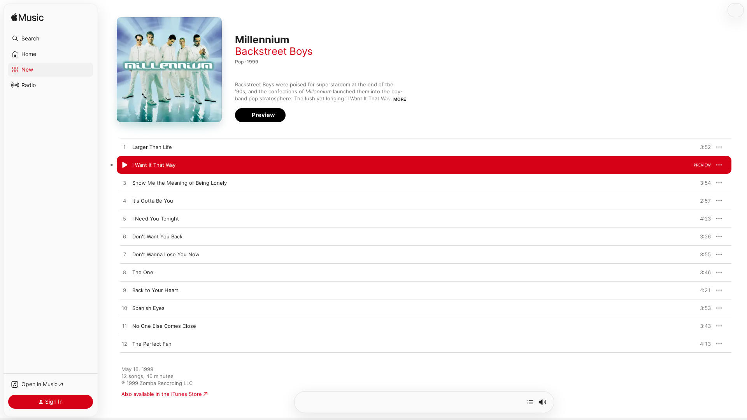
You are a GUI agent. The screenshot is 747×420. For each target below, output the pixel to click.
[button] (51, 38)
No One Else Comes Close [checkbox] (164, 326)
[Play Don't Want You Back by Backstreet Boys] (124, 236)
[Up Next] (530, 402)
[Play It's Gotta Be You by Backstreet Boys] (124, 201)
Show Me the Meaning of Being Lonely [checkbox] (179, 183)
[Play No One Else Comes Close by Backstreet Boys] (124, 326)
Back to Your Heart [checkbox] (155, 290)
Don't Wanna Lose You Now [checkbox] (166, 254)
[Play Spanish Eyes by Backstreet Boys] (124, 308)
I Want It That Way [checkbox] (153, 165)
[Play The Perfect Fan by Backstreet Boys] (124, 344)
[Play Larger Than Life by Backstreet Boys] (124, 147)
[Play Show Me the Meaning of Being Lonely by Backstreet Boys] (124, 183)
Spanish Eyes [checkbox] (148, 308)
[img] (27, 17)
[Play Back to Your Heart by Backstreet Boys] (124, 290)
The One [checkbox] (142, 272)
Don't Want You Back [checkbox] (157, 236)
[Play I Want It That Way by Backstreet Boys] (124, 165)
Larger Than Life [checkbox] (152, 147)
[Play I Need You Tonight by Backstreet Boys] (124, 218)
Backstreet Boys (274, 51)
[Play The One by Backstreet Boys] (124, 272)
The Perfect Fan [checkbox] (152, 344)
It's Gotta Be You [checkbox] (152, 201)
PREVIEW (702, 147)
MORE (399, 99)
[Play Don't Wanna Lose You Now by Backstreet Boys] (124, 254)
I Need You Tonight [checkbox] (155, 218)
